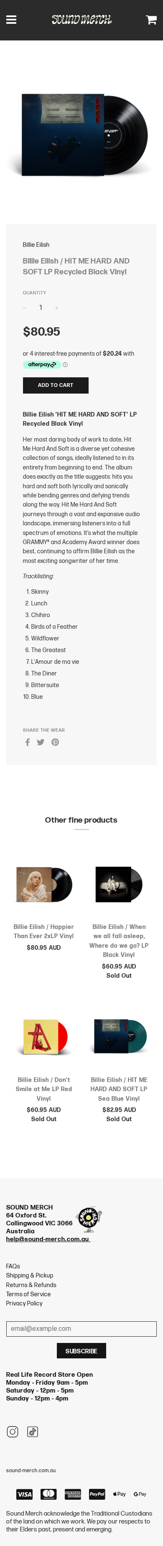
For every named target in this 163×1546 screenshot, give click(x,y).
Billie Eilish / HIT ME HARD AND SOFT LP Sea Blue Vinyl (119, 1089)
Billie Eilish (36, 244)
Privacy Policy (24, 1303)
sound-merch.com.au (31, 1471)
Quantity (34, 293)
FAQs (13, 1266)
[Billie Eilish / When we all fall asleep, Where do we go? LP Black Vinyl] (119, 886)
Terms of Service (28, 1294)
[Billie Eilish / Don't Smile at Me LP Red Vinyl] (44, 1038)
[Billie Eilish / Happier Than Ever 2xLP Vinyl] (44, 886)
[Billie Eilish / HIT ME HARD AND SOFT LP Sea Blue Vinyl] (119, 1038)
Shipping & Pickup (29, 1275)
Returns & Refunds (31, 1285)
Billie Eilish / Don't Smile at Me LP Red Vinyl (44, 1089)
